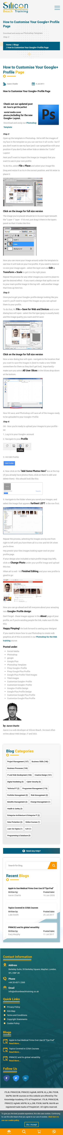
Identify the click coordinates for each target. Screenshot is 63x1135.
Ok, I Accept (31, 1124)
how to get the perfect (17, 107)
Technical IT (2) (13, 788)
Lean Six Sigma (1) (14, 829)
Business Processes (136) (17, 768)
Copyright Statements (17, 1019)
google (10, 658)
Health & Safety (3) (14, 808)
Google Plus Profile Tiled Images (22, 674)
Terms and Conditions (17, 1015)
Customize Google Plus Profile (21, 698)
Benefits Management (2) (17, 802)
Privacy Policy (13, 1007)
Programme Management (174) (34, 788)
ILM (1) (28, 829)
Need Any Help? (33, 850)
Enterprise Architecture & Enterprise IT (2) (23, 815)
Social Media (13, 651)
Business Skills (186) (40, 761)
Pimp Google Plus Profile (18, 671)
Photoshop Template (32, 33)
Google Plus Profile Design (19, 691)
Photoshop (12, 654)
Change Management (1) (40, 802)
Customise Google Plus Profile (21, 695)
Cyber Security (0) (34, 781)
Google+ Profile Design (17, 688)
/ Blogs (15, 44)
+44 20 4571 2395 (16, 982)
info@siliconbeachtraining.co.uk (23, 991)
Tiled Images (13, 678)
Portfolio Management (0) (17, 795)
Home (8, 44)
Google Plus (12, 661)
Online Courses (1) (32, 822)
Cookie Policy (13, 1023)
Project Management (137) (18, 761)
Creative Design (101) (43, 775)
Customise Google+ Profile (19, 681)
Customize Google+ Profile (19, 684)
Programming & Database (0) (18, 835)
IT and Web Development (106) (19, 775)
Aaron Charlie (13, 725)
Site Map (11, 1011)
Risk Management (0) (39, 795)
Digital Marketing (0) (15, 781)
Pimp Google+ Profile (17, 668)
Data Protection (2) (14, 822)
